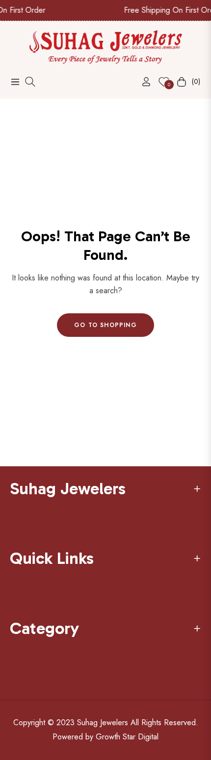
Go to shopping (105, 325)
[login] (142, 81)
